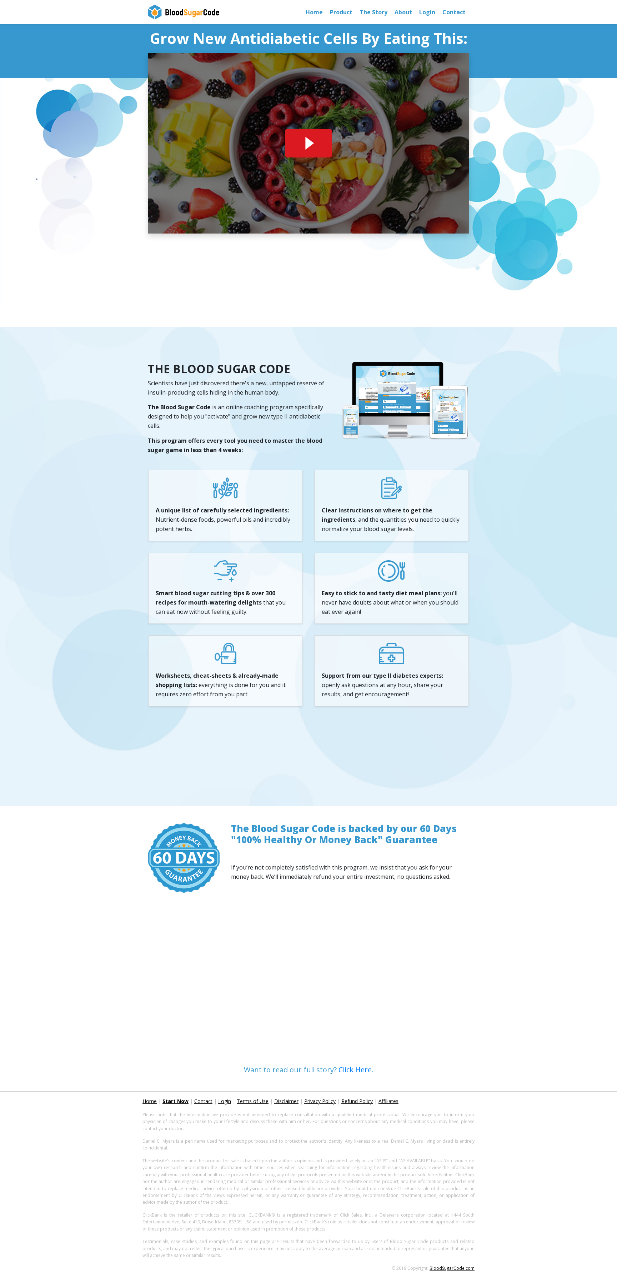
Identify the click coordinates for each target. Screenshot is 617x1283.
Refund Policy (357, 1101)
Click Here (355, 1069)
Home (316, 12)
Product (341, 12)
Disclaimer (286, 1101)
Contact (454, 12)
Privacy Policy (320, 1101)
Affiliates (388, 1101)
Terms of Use (253, 1101)
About (403, 12)
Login (427, 12)
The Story (373, 12)
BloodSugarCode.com (452, 1268)
